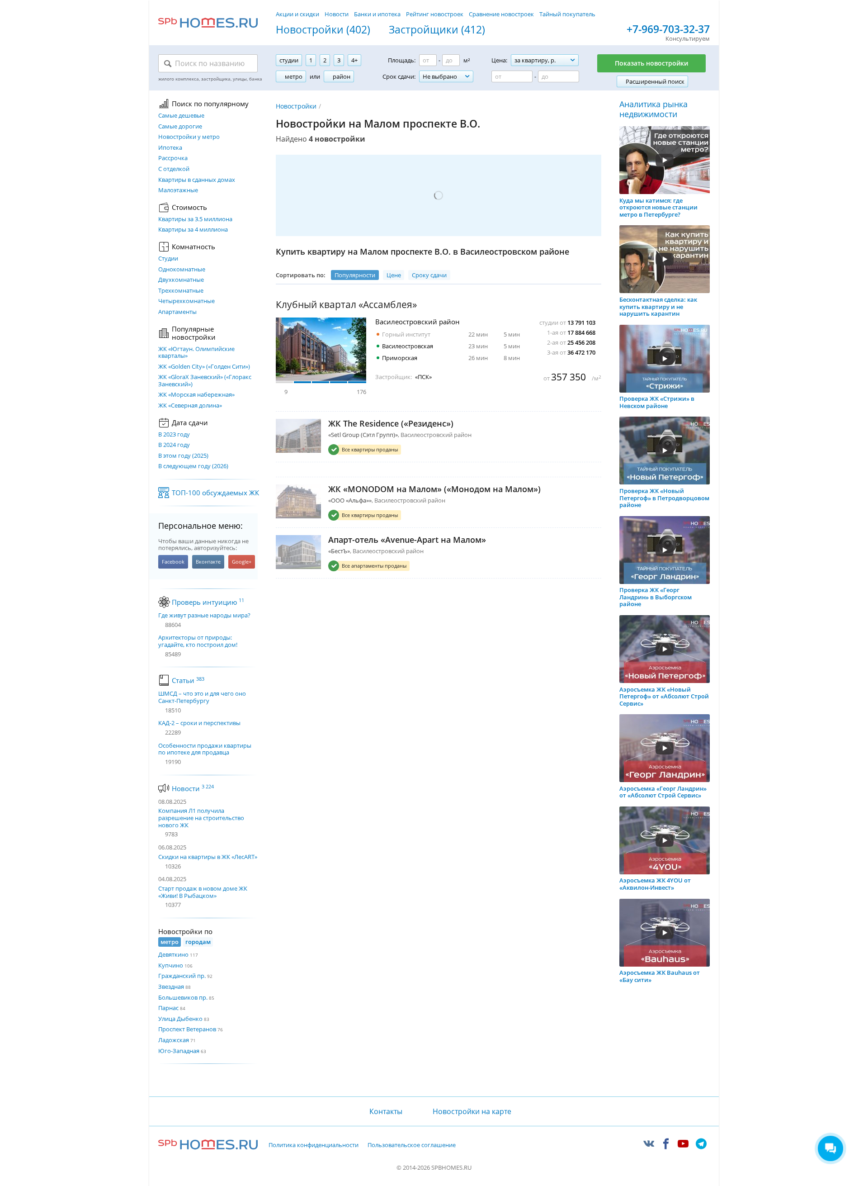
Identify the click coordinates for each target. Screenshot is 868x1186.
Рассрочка (173, 158)
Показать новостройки (651, 63)
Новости (337, 14)
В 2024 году (174, 445)
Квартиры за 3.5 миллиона (195, 219)
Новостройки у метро (189, 137)
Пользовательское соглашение (412, 1145)
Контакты (385, 1111)
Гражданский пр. (182, 976)
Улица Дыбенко (180, 1019)
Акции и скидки (297, 14)
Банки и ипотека (377, 14)
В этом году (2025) (183, 456)
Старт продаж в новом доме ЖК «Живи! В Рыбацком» (202, 892)
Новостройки (296, 106)
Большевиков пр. (183, 997)
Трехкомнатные (180, 290)
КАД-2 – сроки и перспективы (199, 723)
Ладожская (173, 1040)
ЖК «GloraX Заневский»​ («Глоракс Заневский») (204, 381)
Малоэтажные (178, 190)
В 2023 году (174, 434)
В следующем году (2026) (193, 466)
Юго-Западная (178, 1051)
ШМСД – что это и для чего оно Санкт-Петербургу (202, 697)
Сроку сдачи (429, 275)
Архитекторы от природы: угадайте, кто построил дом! (197, 641)
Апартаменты (177, 312)
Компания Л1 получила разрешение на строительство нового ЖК (201, 817)
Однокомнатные (181, 269)
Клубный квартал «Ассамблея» (346, 304)
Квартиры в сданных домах (196, 180)
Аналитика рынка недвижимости (653, 109)
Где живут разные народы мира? (204, 615)
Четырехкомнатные (186, 301)
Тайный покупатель (567, 14)
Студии (168, 258)
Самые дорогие (180, 126)
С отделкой (173, 169)
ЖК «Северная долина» (190, 405)
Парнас (168, 1008)
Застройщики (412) (437, 30)
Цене (394, 275)
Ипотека (170, 148)
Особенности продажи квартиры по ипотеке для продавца (204, 749)
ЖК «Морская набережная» (196, 394)
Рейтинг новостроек (434, 14)
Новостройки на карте (472, 1111)
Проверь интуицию (208, 602)
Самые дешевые (181, 115)
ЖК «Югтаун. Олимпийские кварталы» (196, 353)
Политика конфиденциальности (314, 1145)
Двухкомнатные (181, 280)
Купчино (170, 965)
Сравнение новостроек (501, 14)
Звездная (171, 986)
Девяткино (173, 954)
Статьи (188, 680)
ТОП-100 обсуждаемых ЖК (215, 493)
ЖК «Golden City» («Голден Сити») (204, 366)
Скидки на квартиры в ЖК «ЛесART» (207, 857)
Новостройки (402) (323, 30)
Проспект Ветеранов (187, 1029)
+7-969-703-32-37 (668, 29)
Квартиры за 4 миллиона (193, 229)
